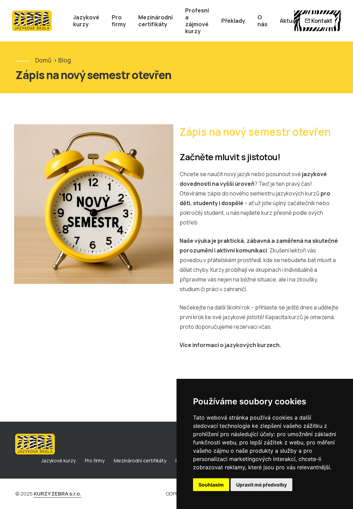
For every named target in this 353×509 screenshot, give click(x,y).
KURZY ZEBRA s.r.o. (57, 493)
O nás (263, 20)
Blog (64, 60)
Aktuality (292, 21)
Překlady (233, 21)
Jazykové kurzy (86, 20)
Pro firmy (119, 20)
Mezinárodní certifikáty (155, 20)
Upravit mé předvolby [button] (261, 485)
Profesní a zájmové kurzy (197, 21)
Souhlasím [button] (211, 485)
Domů (43, 60)
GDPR (172, 493)
